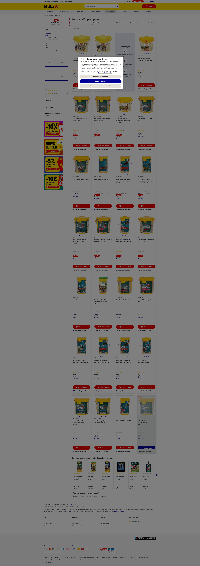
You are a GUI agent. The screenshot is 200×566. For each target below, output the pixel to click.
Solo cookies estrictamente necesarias (100, 86)
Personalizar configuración (100, 76)
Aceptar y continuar (100, 81)
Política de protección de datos (105, 72)
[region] (100, 73)
